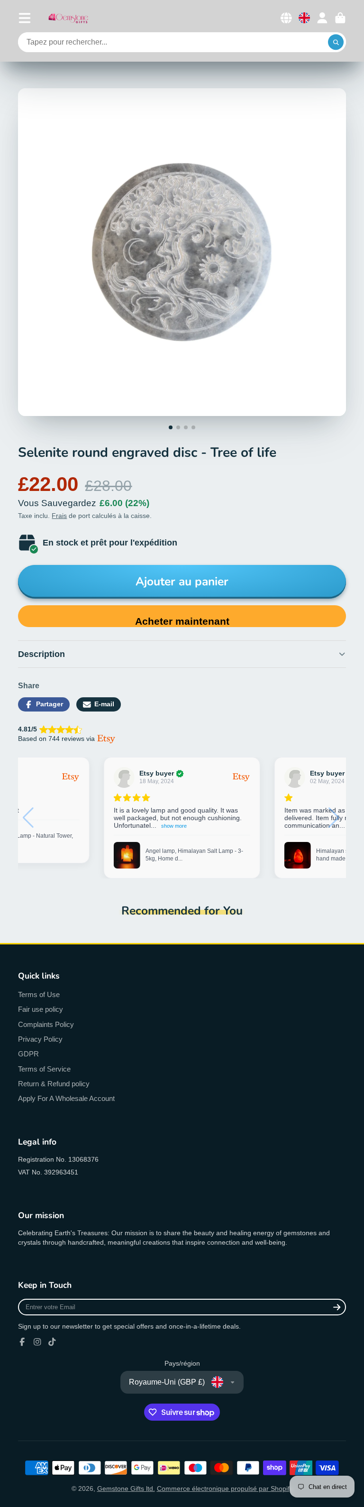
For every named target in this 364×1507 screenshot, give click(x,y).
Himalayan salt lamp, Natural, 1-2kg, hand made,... (192, 855)
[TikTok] (52, 1342)
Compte (322, 18)
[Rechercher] (336, 42)
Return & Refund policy (54, 1084)
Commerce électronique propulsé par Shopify (225, 1488)
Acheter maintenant (182, 621)
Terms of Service (44, 1069)
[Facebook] (22, 1342)
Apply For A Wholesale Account (66, 1098)
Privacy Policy (40, 1039)
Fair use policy (40, 1009)
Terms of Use (39, 994)
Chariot (340, 18)
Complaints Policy (46, 1024)
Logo (68, 18)
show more (192, 826)
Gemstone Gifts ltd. (126, 1488)
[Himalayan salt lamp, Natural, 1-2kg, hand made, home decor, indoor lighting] (127, 855)
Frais (59, 515)
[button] (334, 817)
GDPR (28, 1054)
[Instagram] (37, 1342)
